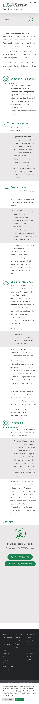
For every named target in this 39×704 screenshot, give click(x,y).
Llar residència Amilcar (6, 644)
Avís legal (18, 634)
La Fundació (7, 638)
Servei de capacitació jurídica (7, 657)
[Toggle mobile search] (31, 3)
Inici (4, 634)
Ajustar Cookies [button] (8, 699)
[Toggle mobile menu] (35, 3)
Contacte (6, 669)
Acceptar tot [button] (19, 699)
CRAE (5, 650)
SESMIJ (18, 395)
